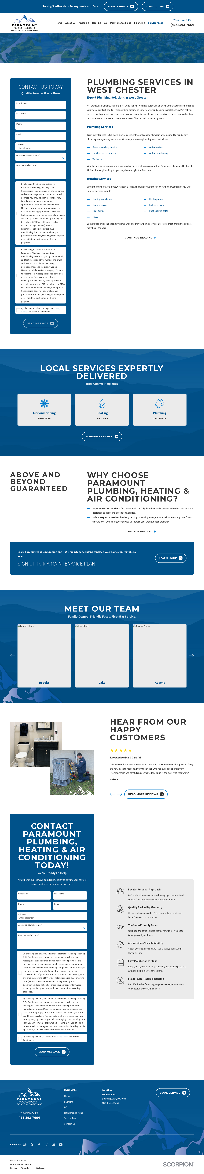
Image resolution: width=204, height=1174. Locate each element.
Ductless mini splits (158, 210)
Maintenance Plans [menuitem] (120, 22)
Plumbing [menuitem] (84, 22)
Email (18, 134)
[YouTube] (60, 1144)
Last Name (21, 113)
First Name (21, 103)
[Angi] (53, 1144)
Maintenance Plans (73, 1112)
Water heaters (156, 147)
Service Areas (70, 1118)
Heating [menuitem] (96, 22)
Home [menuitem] (59, 22)
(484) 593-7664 (182, 24)
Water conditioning (158, 153)
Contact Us (155, 6)
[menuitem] (13, 1168)
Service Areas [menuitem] (155, 22)
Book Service (118, 6)
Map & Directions (110, 1102)
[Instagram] (46, 1144)
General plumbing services (105, 147)
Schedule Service (99, 436)
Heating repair (156, 199)
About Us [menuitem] (70, 22)
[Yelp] (32, 1144)
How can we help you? (26, 165)
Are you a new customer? (28, 155)
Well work (97, 159)
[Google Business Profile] (24, 1144)
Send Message (49, 1051)
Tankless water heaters (104, 153)
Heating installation (102, 199)
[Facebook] (39, 1144)
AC (65, 1107)
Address (20, 144)
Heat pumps (98, 210)
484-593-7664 (29, 1117)
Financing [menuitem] (139, 22)
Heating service (100, 204)
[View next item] (191, 655)
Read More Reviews (143, 794)
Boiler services (156, 204)
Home (67, 1096)
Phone (19, 124)
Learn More (168, 558)
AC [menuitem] (105, 22)
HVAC (95, 216)
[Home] (24, 22)
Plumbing (68, 1101)
